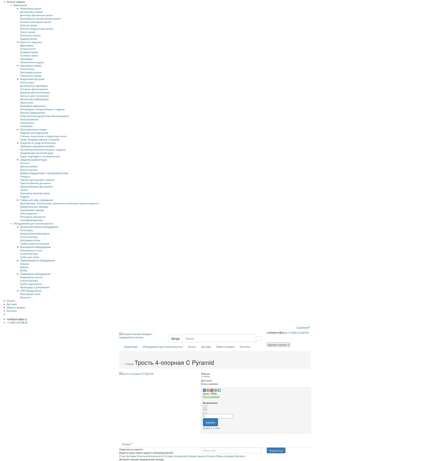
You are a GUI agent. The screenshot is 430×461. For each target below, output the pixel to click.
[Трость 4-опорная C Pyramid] (157, 373)
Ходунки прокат (28, 38)
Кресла (24, 267)
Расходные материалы (33, 216)
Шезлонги (25, 297)
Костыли (24, 163)
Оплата (11, 300)
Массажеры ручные (31, 72)
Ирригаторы (26, 102)
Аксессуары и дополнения (34, 287)
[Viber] (211, 390)
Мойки (23, 270)
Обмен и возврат (16, 307)
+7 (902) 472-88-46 (17, 322)
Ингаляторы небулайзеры (34, 99)
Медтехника (20, 5)
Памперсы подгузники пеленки (37, 146)
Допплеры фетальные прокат (36, 15)
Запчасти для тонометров (34, 95)
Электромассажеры (31, 75)
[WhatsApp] (215, 390)
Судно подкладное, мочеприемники (40, 156)
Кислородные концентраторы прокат (40, 18)
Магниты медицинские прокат (36, 28)
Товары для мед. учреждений (36, 200)
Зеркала (24, 263)
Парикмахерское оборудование (37, 260)
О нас (122, 456)
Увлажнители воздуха (32, 62)
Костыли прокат (28, 25)
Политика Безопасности (150, 456)
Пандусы (25, 176)
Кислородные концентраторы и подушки (42, 109)
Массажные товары (31, 65)
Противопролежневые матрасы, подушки (43, 149)
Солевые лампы (29, 55)
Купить (210, 422)
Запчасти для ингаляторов (34, 92)
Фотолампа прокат (30, 35)
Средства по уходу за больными (38, 142)
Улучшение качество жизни (35, 193)
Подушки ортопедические (34, 132)
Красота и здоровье (31, 42)
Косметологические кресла (35, 233)
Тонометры (26, 126)
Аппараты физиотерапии (34, 89)
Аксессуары (26, 230)
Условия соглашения (175, 456)
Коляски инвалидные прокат (35, 22)
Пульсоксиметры (29, 119)
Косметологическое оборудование (39, 226)
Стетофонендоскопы (31, 220)
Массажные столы (30, 240)
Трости (24, 189)
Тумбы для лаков (29, 257)
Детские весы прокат (31, 11)
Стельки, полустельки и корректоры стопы (43, 136)
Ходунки (24, 196)
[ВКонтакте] (204, 390)
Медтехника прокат (30, 8)
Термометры (27, 122)
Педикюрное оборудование (35, 273)
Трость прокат (28, 32)
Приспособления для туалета (36, 186)
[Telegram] (219, 390)
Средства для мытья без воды (36, 153)
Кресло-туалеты (29, 169)
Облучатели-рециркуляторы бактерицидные (44, 116)
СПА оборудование (30, 290)
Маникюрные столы (31, 250)
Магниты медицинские (32, 112)
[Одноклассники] (208, 390)
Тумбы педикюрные (31, 284)
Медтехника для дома (32, 79)
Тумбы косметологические (34, 243)
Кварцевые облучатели (33, 105)
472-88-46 (298, 332)
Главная (129, 363)
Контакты (12, 310)
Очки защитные (28, 213)
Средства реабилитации (33, 159)
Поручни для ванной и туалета (37, 179)
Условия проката (197, 456)
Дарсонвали (26, 45)
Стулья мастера (29, 236)
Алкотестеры (27, 82)
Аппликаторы (27, 69)
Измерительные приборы (34, 206)
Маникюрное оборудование (35, 247)
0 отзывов (205, 376)
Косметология (28, 48)
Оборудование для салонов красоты (33, 223)
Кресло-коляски (28, 166)
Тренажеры (26, 58)
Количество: (210, 402)
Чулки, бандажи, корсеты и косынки (39, 139)
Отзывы (127, 444)
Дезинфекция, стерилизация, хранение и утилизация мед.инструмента (59, 203)
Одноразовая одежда (32, 210)
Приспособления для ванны (35, 183)
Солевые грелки (29, 52)
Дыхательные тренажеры (34, 85)
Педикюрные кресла (31, 277)
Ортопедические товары (33, 129)
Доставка (12, 304)
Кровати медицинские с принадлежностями (44, 173)
